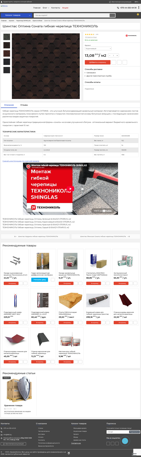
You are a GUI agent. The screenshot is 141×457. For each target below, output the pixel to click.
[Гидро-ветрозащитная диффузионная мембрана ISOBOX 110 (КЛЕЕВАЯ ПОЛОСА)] (43, 261)
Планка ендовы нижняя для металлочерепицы (15, 352)
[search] (112, 15)
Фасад (75, 437)
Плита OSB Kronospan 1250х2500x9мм (68, 313)
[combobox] (98, 48)
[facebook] (108, 443)
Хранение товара (13, 405)
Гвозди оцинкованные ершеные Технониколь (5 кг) (15, 274)
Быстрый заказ (114, 62)
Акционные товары (80, 431)
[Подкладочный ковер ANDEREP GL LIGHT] (43, 300)
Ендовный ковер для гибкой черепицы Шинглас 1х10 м (97, 314)
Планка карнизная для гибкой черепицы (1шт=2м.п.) (40, 353)
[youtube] (117, 443)
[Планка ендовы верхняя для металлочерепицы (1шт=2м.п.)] (125, 300)
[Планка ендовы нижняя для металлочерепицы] (15, 340)
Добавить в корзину (97, 62)
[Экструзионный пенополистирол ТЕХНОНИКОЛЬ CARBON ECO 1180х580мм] (125, 261)
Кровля (76, 434)
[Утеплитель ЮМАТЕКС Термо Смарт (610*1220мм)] (98, 261)
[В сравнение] (125, 62)
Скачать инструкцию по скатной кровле (21, 161)
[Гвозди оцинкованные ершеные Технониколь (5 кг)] (15, 261)
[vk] (112, 443)
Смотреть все (76, 443)
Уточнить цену (39, 280)
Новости (7, 378)
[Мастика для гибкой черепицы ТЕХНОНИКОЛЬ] (70, 340)
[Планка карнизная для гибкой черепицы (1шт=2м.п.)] (43, 340)
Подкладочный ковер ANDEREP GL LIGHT (40, 313)
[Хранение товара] (19, 390)
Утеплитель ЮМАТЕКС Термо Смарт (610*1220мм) (96, 274)
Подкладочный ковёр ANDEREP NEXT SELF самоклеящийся (13, 314)
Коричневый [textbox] (91, 49)
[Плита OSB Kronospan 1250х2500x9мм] (70, 300)
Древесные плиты (79, 440)
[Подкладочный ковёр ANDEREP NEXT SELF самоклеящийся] (15, 300)
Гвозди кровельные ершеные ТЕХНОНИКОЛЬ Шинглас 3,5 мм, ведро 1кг (69, 275)
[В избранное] (119, 62)
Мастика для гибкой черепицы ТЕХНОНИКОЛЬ (69, 352)
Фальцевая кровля (79, 428)
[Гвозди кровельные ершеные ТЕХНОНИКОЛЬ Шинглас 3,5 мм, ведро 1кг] (70, 261)
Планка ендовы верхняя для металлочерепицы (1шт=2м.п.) (124, 314)
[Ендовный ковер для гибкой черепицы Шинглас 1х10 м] (98, 300)
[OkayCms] (68, 453)
